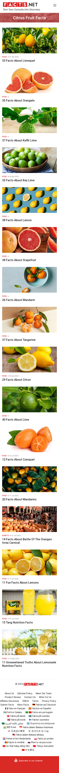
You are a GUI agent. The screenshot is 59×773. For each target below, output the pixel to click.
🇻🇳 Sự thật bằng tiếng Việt (16, 746)
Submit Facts (7, 704)
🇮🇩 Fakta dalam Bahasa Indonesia (36, 727)
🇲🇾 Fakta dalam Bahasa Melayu (28, 734)
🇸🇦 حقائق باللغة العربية (12, 723)
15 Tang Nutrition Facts (17, 622)
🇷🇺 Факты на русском (39, 742)
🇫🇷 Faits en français (15, 708)
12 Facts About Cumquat (18, 459)
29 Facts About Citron (16, 379)
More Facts (23, 704)
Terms (35, 701)
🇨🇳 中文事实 (28, 750)
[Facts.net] (20, 4)
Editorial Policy (24, 693)
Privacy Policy (49, 701)
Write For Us (45, 697)
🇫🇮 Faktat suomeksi (39, 719)
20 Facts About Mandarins (19, 499)
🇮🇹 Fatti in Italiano (13, 712)
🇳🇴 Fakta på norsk (16, 719)
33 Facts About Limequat (18, 60)
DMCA (25, 701)
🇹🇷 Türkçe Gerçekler (43, 746)
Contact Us (30, 697)
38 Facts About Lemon (17, 220)
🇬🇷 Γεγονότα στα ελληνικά (40, 723)
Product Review (13, 697)
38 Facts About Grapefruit (19, 260)
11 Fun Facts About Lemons (20, 582)
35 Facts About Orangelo (18, 100)
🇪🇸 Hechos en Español (39, 708)
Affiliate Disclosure (9, 701)
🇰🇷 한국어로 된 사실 (38, 731)
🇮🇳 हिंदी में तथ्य (9, 727)
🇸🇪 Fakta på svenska (39, 716)
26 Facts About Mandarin (18, 300)
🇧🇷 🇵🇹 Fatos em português (39, 712)
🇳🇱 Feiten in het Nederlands (17, 738)
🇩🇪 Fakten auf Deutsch (44, 704)
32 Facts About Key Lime (18, 180)
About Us (9, 693)
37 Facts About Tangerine (19, 340)
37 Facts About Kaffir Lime (19, 140)
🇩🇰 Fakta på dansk (16, 716)
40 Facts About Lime (15, 419)
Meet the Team (44, 693)
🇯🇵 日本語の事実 (16, 731)
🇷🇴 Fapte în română (14, 742)
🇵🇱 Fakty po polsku (44, 738)
